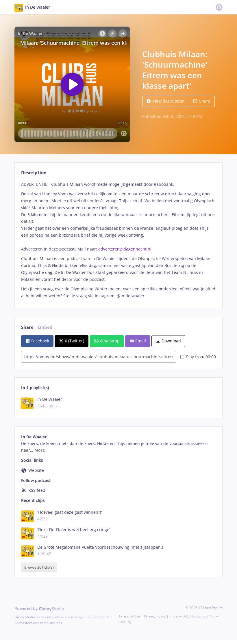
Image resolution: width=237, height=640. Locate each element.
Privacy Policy (155, 616)
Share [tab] (27, 327)
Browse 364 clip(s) (39, 567)
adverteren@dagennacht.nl (124, 249)
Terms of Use (129, 616)
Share (204, 101)
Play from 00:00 (201, 356)
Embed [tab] (45, 327)
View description (169, 101)
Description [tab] (34, 173)
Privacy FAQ (178, 616)
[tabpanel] (118, 240)
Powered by (26, 608)
